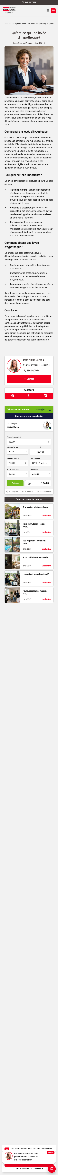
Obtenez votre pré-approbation (29, 416)
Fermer (50, 1153)
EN (53, 10)
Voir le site (29, 492)
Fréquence (34, 469)
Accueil (8, 24)
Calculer (15, 483)
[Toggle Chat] (52, 1169)
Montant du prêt (13, 458)
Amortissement (13, 469)
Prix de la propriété (14, 437)
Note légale (13, 492)
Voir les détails (46, 492)
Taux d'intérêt (35, 458)
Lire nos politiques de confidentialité (29, 1168)
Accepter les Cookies (29, 1164)
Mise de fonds (12, 447)
